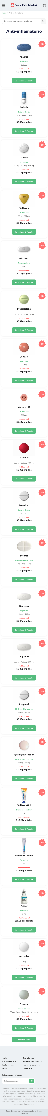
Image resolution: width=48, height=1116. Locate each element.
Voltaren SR (24, 407)
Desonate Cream (24, 855)
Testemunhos (8, 1065)
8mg (23, 564)
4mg (23, 266)
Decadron (24, 505)
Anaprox (24, 57)
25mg (17, 115)
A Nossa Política (9, 1061)
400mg (24, 166)
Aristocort (24, 258)
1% (24, 813)
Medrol (24, 555)
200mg (17, 166)
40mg (32, 314)
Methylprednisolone (24, 560)
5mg (15, 314)
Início (4, 13)
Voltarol (24, 356)
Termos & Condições (32, 1065)
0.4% (24, 914)
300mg (24, 463)
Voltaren (24, 208)
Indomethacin (24, 112)
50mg (24, 115)
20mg (26, 314)
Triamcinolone (24, 263)
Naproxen (24, 61)
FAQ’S (4, 1068)
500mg (24, 65)
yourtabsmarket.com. (22, 1111)
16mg (29, 564)
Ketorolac (24, 910)
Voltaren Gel (24, 805)
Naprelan (24, 606)
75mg (30, 115)
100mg (27, 216)
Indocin (24, 107)
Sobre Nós (27, 1068)
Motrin (24, 157)
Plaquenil (24, 704)
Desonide (24, 860)
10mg (20, 314)
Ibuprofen (24, 162)
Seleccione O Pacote (24, 81)
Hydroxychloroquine (24, 709)
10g (23, 863)
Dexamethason (24, 510)
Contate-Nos (28, 1058)
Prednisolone (24, 309)
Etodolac (24, 457)
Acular (24, 906)
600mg (31, 166)
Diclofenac (24, 213)
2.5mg (12, 1012)
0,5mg (23, 513)
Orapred (24, 1004)
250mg (20, 614)
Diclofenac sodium (24, 810)
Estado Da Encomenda (32, 1061)
